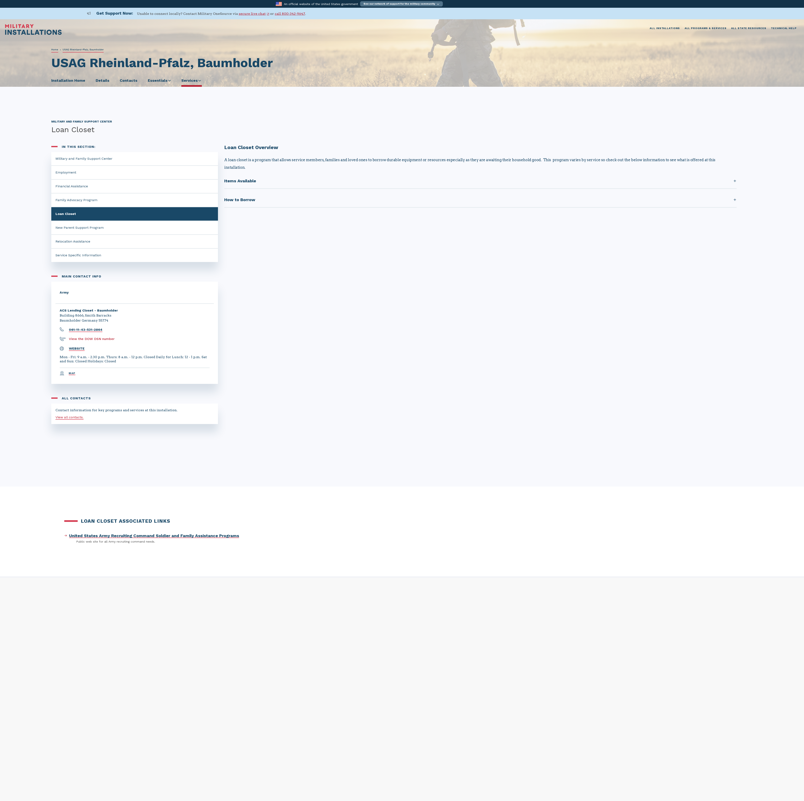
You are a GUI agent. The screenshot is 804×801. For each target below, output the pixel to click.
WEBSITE (77, 348)
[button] (401, 3)
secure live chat (252, 14)
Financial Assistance (71, 186)
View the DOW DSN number (92, 339)
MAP (72, 373)
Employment (65, 172)
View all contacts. (69, 417)
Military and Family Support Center (83, 159)
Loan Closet (65, 214)
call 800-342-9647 (290, 14)
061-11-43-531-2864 (85, 330)
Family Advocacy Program (76, 200)
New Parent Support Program (79, 228)
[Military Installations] (33, 34)
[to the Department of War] (279, 4)
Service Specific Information (78, 255)
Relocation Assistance (72, 241)
